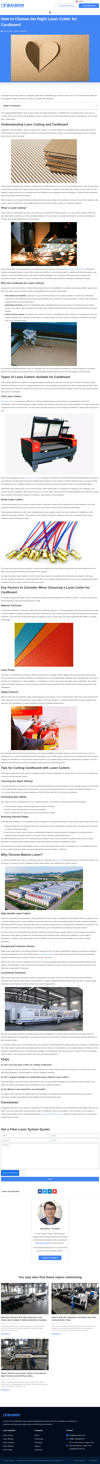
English (81, 1)
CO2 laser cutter (32, 478)
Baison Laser (57, 860)
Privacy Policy (93, 1460)
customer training (45, 954)
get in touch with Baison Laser (52, 1114)
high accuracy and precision (74, 269)
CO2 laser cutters (7, 401)
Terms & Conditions (79, 1460)
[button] (50, 12)
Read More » (6, 1334)
